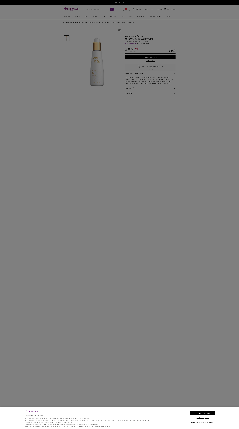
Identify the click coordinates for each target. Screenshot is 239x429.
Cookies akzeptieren (203, 413)
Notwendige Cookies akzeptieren (202, 422)
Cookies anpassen (203, 418)
